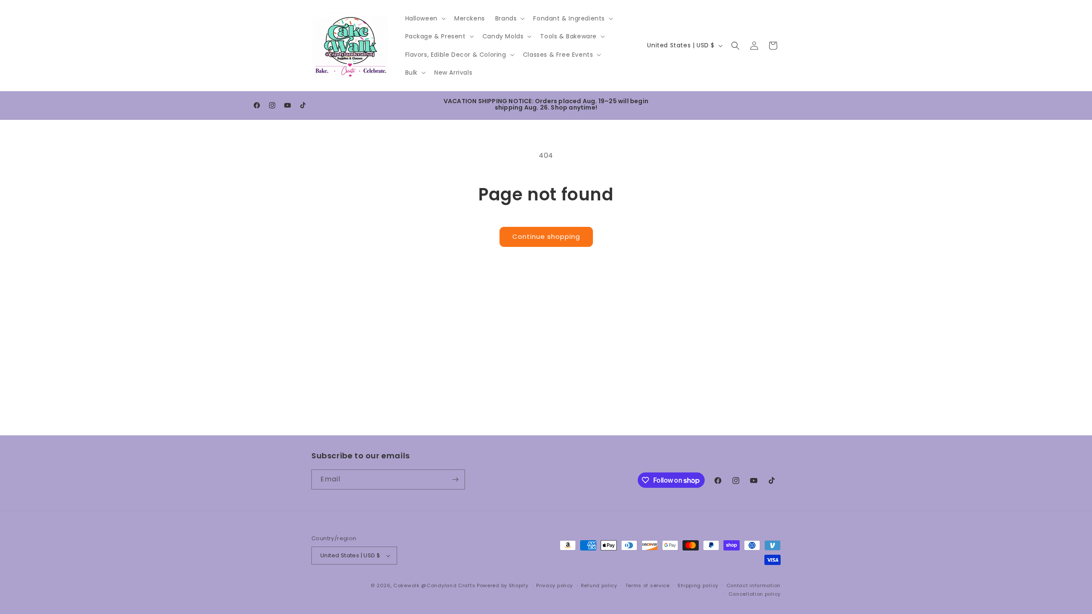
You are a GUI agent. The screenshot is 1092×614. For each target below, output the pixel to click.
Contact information (753, 585)
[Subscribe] (455, 479)
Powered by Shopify (503, 585)
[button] (424, 18)
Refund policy (599, 585)
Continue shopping (546, 236)
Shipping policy (697, 585)
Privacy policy (554, 585)
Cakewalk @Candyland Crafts (434, 585)
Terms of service (647, 585)
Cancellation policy (755, 594)
